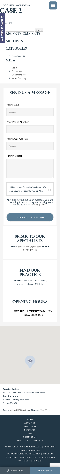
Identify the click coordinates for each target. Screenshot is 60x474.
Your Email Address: (17, 138)
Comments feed (19, 74)
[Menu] (53, 5)
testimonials (30, 426)
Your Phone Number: (17, 121)
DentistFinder (11, 457)
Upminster (23, 460)
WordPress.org (19, 78)
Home (30, 419)
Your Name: (12, 104)
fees (30, 433)
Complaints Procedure (31, 446)
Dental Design (33, 453)
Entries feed (17, 71)
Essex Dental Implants (30, 440)
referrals (30, 429)
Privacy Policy (11, 446)
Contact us (46, 470)
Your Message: (14, 155)
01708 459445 (16, 470)
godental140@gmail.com (29, 246)
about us (29, 422)
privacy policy (38, 204)
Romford (37, 460)
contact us (30, 436)
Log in (14, 67)
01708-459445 (30, 250)
